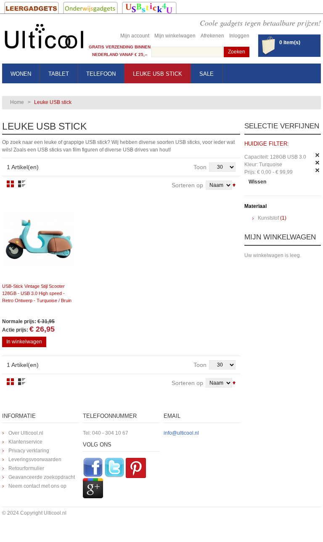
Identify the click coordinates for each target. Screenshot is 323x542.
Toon (200, 167)
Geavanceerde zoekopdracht (41, 477)
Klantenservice (25, 442)
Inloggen (239, 36)
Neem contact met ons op (37, 486)
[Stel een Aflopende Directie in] (234, 184)
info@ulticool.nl (181, 433)
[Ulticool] (44, 38)
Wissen (257, 182)
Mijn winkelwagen (175, 36)
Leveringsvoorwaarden (34, 459)
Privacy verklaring (28, 451)
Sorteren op (187, 185)
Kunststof (268, 218)
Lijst (21, 184)
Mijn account (134, 36)
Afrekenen (212, 36)
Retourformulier (26, 468)
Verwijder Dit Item (317, 155)
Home (17, 102)
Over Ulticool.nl (25, 433)
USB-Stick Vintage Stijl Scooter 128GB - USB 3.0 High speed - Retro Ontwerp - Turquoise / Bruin (36, 293)
